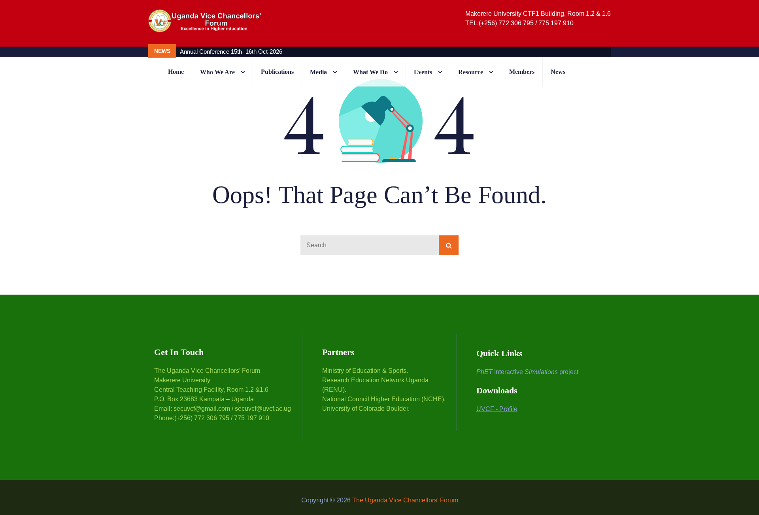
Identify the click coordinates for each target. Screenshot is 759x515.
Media (318, 72)
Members (521, 71)
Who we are (217, 72)
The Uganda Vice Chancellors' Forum (405, 500)
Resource (470, 72)
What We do (370, 72)
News (558, 71)
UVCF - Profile (496, 409)
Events (423, 72)
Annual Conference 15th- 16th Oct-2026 (231, 52)
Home (176, 71)
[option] (338, 51)
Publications (277, 71)
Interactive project (527, 371)
